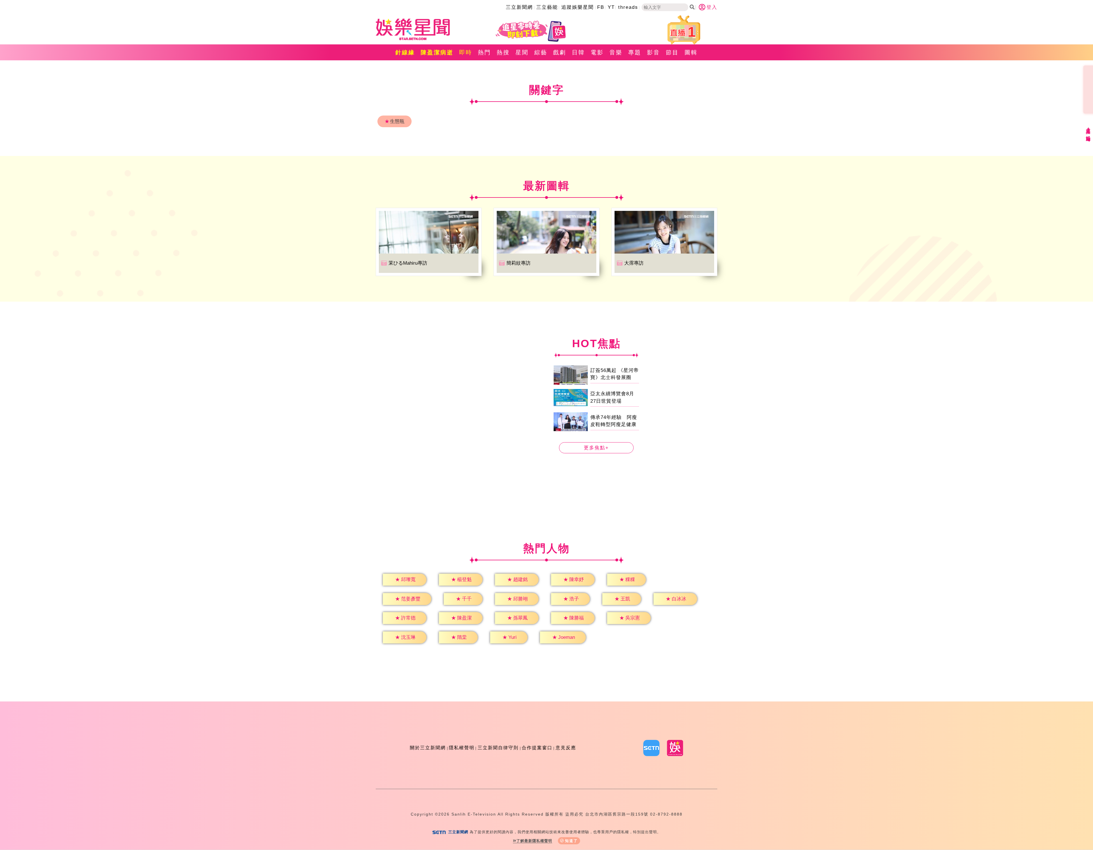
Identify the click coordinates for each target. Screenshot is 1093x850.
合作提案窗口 (537, 747)
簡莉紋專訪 (518, 263)
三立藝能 (547, 7)
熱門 (484, 52)
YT (611, 7)
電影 (597, 52)
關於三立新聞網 (428, 747)
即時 (465, 52)
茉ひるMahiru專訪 (408, 263)
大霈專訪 (634, 263)
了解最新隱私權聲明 (534, 841)
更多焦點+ (596, 447)
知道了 (571, 841)
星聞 (522, 52)
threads (628, 7)
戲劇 (559, 52)
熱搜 (503, 52)
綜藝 (540, 52)
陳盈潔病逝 (437, 52)
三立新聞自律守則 (498, 747)
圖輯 (691, 52)
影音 (653, 52)
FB (600, 7)
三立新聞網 (519, 7)
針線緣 (405, 52)
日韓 (578, 52)
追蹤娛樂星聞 (577, 7)
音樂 (615, 52)
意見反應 (566, 747)
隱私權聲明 (461, 747)
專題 (634, 52)
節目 (672, 52)
